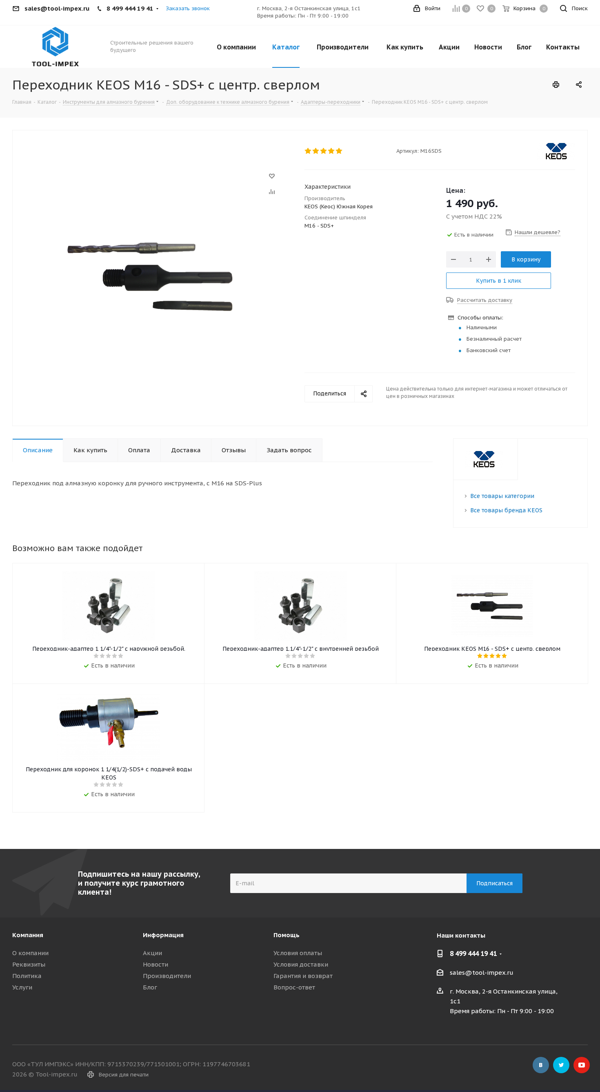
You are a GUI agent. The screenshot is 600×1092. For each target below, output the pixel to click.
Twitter (561, 1065)
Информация (163, 935)
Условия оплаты (297, 953)
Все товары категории (502, 496)
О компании (30, 953)
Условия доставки (300, 964)
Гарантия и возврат (303, 976)
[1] (308, 151)
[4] (332, 151)
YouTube (581, 1065)
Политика (27, 976)
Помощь (286, 935)
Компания (27, 935)
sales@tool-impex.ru (481, 972)
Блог (150, 987)
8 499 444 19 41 (473, 953)
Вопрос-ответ (294, 987)
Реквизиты (28, 964)
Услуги (22, 987)
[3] (324, 151)
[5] (339, 151)
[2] (316, 151)
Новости (155, 964)
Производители (167, 976)
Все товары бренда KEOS (506, 510)
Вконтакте (541, 1065)
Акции (152, 953)
